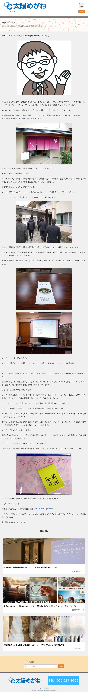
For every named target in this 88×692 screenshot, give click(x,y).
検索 (81, 11)
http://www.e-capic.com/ (44, 509)
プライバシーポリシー (44, 688)
